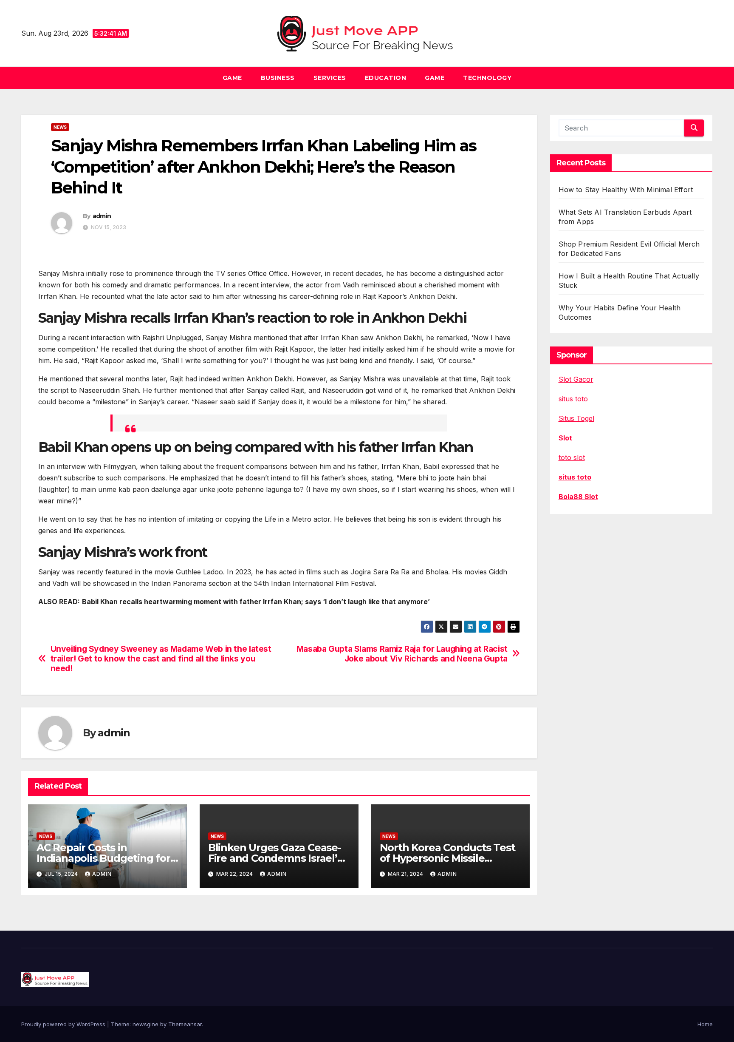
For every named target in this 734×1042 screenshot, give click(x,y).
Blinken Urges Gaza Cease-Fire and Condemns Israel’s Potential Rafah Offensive (275, 858)
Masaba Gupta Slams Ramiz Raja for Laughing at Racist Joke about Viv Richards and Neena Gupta (402, 654)
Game (232, 78)
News (60, 127)
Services (329, 78)
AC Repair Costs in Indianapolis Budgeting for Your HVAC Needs (103, 858)
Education (386, 78)
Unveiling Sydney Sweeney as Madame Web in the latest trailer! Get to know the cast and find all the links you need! (161, 658)
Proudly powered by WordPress (64, 1024)
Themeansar (185, 1024)
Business (278, 78)
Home (705, 1024)
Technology (487, 78)
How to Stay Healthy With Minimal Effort (626, 189)
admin (102, 216)
